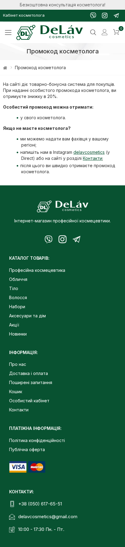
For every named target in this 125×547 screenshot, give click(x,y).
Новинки (18, 333)
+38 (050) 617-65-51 (40, 504)
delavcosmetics (89, 152)
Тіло (13, 288)
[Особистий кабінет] (104, 32)
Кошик (15, 391)
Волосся (18, 297)
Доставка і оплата (28, 373)
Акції (14, 324)
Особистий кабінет (29, 400)
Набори (17, 306)
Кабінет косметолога (24, 15)
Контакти (92, 158)
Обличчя (18, 279)
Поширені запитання (30, 382)
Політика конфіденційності (37, 440)
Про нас (17, 364)
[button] (116, 32)
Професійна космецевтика (37, 270)
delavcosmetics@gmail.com (47, 516)
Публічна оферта (27, 449)
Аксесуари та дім (27, 315)
